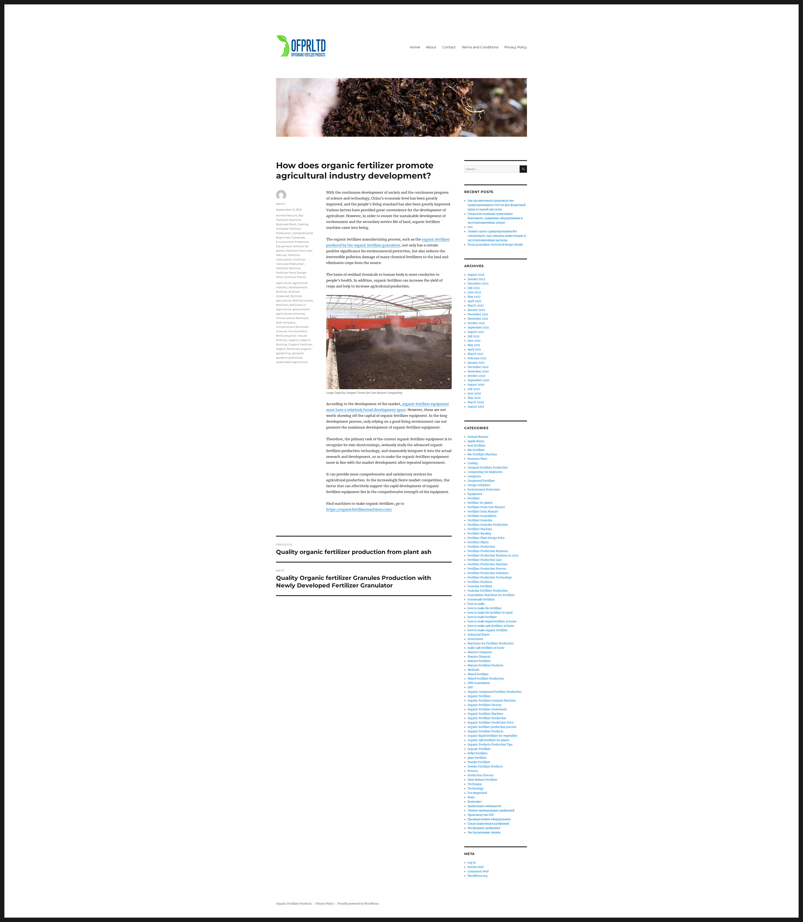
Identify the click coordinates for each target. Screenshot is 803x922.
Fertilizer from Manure (483, 511)
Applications (476, 441)
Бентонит (475, 802)
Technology (475, 788)
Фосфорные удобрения (484, 828)
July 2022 (474, 288)
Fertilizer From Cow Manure (486, 507)
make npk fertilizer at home (486, 648)
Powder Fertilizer (479, 762)
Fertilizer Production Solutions (488, 573)
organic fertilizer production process (492, 727)
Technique (475, 784)
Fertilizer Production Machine (488, 564)
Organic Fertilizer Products (485, 731)
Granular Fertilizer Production (488, 590)
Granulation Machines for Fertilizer (491, 595)
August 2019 (476, 406)
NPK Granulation (479, 683)
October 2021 (476, 323)
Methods (473, 670)
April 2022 (474, 301)
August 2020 (476, 384)
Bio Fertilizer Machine (482, 454)
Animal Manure (286, 215)
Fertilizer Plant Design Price (486, 538)
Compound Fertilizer (481, 481)
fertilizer (281, 291)
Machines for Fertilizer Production (491, 643)
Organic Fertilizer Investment (487, 709)
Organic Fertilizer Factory (484, 705)
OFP (470, 687)
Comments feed (478, 871)
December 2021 (478, 314)
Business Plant (286, 224)
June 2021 (474, 341)
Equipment (284, 246)
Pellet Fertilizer (478, 753)
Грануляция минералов (484, 806)
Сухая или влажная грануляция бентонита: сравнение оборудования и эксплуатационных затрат (495, 218)
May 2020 (474, 398)
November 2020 (478, 371)
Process (473, 771)
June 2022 (474, 292)
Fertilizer (474, 498)
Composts (298, 237)
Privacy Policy (515, 47)
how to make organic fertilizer (488, 630)
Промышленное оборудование (489, 819)
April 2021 (474, 349)
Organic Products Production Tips (490, 744)
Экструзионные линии (484, 832)
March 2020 (476, 402)
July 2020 (474, 389)
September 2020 (478, 380)
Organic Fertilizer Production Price (491, 722)
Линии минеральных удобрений (491, 810)
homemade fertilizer (481, 599)
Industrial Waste (479, 634)
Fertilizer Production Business (488, 551)
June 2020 (474, 393)
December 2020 (478, 367)
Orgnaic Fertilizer (479, 749)
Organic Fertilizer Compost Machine (492, 700)
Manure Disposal (479, 656)
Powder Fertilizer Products (485, 766)
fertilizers (282, 304)
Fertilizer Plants (295, 277)
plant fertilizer (477, 758)
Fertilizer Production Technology (490, 577)
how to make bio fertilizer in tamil (490, 612)
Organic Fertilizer (300, 344)
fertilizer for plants (480, 503)
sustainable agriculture (292, 362)
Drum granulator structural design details (495, 244)
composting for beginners (485, 472)
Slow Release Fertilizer (482, 780)
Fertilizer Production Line (485, 560)
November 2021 (478, 319)
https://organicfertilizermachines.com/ (359, 509)
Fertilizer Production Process (487, 568)
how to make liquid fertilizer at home (492, 621)
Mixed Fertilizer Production (486, 678)
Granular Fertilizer (480, 586)
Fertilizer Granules (480, 520)
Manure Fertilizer (479, 661)
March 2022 (476, 305)
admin (280, 203)
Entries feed (475, 867)
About (431, 47)
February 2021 (477, 358)
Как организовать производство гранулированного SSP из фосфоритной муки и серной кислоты (497, 205)
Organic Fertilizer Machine (485, 714)
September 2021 (478, 327)
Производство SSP (481, 815)
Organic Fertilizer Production (487, 718)
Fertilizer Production (481, 547)
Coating (302, 224)
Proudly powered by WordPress (358, 903)
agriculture (283, 283)
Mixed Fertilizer (478, 674)
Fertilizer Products (480, 582)
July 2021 (473, 336)
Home (415, 47)
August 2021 (476, 332)
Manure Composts (480, 652)
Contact (449, 47)
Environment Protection (292, 241)
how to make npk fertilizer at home (491, 626)
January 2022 (476, 310)
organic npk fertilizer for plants (488, 740)
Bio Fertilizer (476, 450)
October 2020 (476, 376)
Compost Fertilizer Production (488, 467)
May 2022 (474, 297)
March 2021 (475, 354)
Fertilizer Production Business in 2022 (493, 555)
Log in (472, 862)
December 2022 (478, 283)
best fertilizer (476, 445)
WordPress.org (477, 876)
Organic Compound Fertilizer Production (495, 692)
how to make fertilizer (482, 617)
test (470, 227)
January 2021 (476, 362)
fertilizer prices (303, 300)
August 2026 (476, 275)
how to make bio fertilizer (485, 608)
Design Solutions (479, 485)
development (298, 287)
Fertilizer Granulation (482, 516)
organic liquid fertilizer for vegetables (492, 736)
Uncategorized (477, 793)
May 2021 (474, 345)
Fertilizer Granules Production (488, 525)
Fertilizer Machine (288, 268)
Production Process (481, 775)
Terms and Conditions (480, 47)
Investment (475, 639)
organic (294, 340)
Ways (471, 797)
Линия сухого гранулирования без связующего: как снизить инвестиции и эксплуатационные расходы (497, 236)
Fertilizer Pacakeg (479, 533)
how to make (476, 604)
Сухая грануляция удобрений (488, 823)
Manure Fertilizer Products (485, 665)
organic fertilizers (288, 348)
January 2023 (476, 279)
